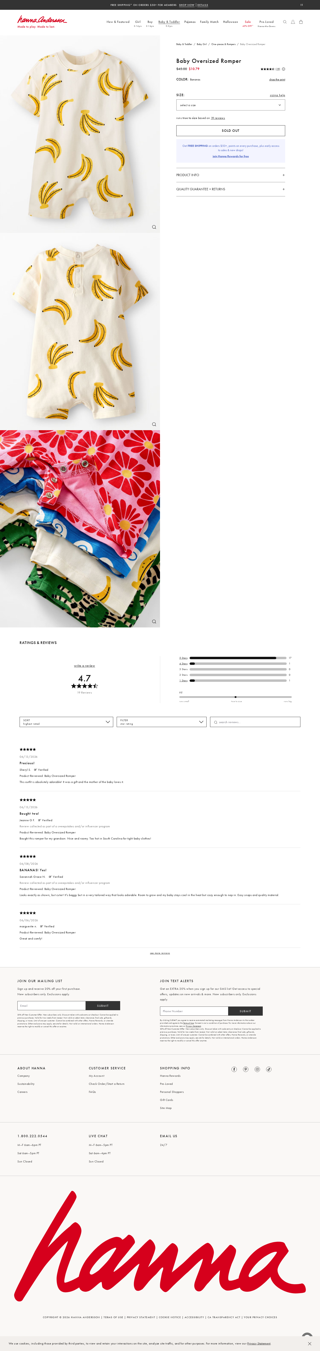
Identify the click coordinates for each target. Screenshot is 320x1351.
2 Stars (183, 675)
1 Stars (183, 680)
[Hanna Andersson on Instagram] (257, 1070)
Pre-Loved (166, 1084)
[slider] (235, 697)
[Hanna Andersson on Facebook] (234, 1070)
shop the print (277, 79)
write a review (84, 665)
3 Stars (183, 669)
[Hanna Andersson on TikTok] (269, 1070)
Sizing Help (277, 96)
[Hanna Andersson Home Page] (42, 21)
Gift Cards (166, 1100)
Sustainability (26, 1084)
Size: (180, 95)
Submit (103, 1006)
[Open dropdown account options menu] (293, 22)
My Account (96, 1076)
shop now (187, 5)
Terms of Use (188, 1023)
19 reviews (218, 118)
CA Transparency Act (224, 1317)
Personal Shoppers (172, 1092)
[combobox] (230, 104)
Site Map (166, 1108)
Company (23, 1076)
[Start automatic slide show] (302, 5)
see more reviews (160, 953)
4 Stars (183, 663)
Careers (22, 1092)
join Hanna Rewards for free (231, 156)
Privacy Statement (259, 1343)
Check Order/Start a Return (107, 1084)
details (202, 5)
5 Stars (183, 658)
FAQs (92, 1092)
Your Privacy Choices (260, 1317)
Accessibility (194, 1317)
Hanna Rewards (170, 1076)
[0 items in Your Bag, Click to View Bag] (301, 22)
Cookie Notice (170, 1317)
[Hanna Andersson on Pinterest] (246, 1070)
